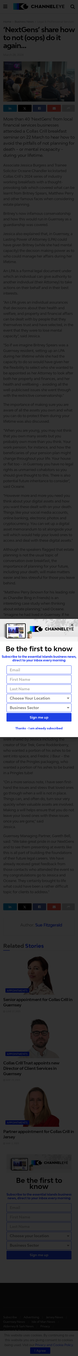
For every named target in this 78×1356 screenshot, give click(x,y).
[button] (72, 624)
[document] (39, 678)
